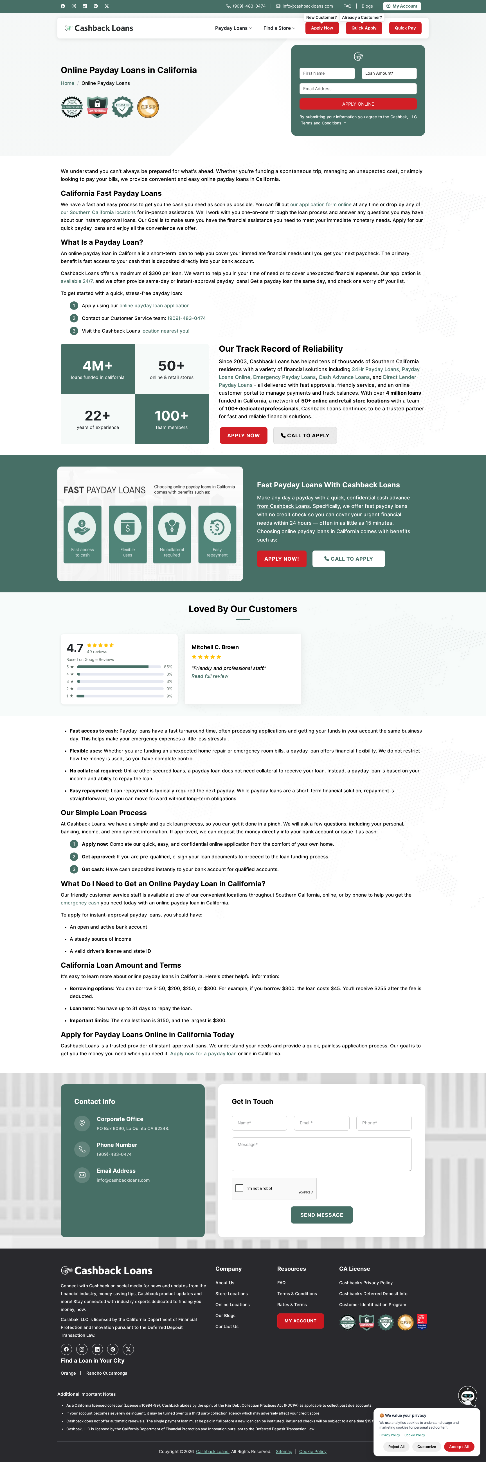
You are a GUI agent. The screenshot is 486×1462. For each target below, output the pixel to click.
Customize (426, 1447)
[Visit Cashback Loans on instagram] (74, 6)
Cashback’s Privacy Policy (366, 1283)
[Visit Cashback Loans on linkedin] (85, 6)
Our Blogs (225, 1315)
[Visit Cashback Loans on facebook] (66, 1349)
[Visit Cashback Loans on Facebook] (63, 6)
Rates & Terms (292, 1304)
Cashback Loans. (213, 1451)
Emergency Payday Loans (284, 377)
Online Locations (232, 1304)
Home (67, 83)
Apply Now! (281, 559)
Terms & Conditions (297, 1294)
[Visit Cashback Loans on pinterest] (112, 1349)
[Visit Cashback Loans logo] (134, 1270)
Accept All (459, 1447)
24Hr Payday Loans (375, 369)
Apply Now (322, 28)
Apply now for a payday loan (203, 1053)
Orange (68, 1373)
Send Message (321, 1215)
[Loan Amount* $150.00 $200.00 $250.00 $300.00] (389, 73)
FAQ (350, 6)
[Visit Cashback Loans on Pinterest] (96, 6)
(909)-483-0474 (252, 6)
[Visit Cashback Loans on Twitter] (107, 6)
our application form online (321, 204)
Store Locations (231, 1294)
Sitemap (284, 1451)
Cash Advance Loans (344, 377)
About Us (224, 1283)
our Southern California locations (98, 212)
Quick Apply (364, 28)
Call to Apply (308, 435)
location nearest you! (165, 331)
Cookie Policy (313, 1451)
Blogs (370, 6)
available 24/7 (77, 281)
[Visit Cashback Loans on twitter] (128, 1349)
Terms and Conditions (321, 122)
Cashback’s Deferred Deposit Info (373, 1294)
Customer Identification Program (372, 1304)
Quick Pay (405, 28)
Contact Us (226, 1326)
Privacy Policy (389, 1435)
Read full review (210, 676)
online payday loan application (155, 305)
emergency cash (80, 903)
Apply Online (358, 104)
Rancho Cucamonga (106, 1373)
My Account (405, 6)
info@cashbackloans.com (311, 6)
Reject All (396, 1447)
